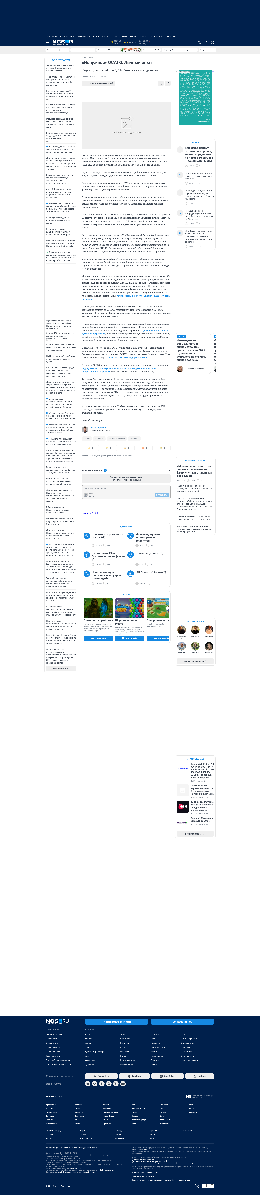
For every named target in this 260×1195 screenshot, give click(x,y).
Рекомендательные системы (143, 1176)
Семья (154, 1064)
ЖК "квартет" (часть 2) (150, 572)
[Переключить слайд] (167, 608)
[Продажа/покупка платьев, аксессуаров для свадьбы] (88, 577)
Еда (87, 1056)
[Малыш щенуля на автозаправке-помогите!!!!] (131, 540)
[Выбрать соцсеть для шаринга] (168, 83)
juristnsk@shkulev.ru (107, 1170)
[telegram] (87, 1083)
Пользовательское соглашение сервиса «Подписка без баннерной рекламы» (161, 1180)
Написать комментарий (101, 83)
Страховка (134, 439)
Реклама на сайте (54, 1034)
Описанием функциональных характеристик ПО (150, 1161)
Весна (88, 1043)
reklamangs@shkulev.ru (140, 1150)
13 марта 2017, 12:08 (90, 76)
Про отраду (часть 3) (149, 553)
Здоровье (89, 1064)
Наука (123, 1056)
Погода (95, 36)
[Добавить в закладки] (161, 83)
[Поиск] (199, 42)
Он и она (155, 1034)
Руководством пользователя (143, 1159)
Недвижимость (53, 36)
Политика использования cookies (145, 1172)
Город (88, 1047)
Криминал (125, 1038)
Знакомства (84, 36)
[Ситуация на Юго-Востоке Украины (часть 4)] (88, 558)
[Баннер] (131, 50)
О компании (52, 1043)
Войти (91, 496)
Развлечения (157, 1056)
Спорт (184, 1034)
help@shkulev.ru (64, 1172)
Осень (154, 1038)
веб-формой (91, 1172)
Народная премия (189, 1060)
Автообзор (99, 439)
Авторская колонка (117, 439)
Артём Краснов (98, 427)
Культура (124, 1043)
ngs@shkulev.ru (75, 1168)
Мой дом (124, 1051)
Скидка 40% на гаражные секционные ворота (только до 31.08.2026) (58, 336)
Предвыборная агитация (58, 1060)
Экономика (186, 1051)
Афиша (133, 36)
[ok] (102, 1083)
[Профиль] (212, 42)
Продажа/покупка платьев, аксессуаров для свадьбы (106, 575)
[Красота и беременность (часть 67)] (88, 540)
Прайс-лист (51, 1038)
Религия (155, 1060)
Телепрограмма (120, 36)
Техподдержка (53, 1056)
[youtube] (123, 1083)
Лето (122, 1047)
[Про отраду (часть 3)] (131, 558)
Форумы (106, 36)
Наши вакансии (53, 1051)
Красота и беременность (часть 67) (108, 536)
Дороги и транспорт (94, 1051)
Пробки (130, 42)
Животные (90, 1060)
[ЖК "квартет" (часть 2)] (131, 577)
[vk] (95, 1083)
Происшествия (158, 1047)
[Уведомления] (206, 42)
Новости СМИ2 (90, 513)
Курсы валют (157, 36)
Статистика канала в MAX (58, 1064)
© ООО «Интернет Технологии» (58, 1186)
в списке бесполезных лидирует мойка (125, 357)
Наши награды (53, 1047)
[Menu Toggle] (47, 42)
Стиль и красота (189, 1038)
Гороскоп (143, 36)
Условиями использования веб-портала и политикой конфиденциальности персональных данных (170, 1163)
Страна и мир (187, 1043)
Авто (87, 1034)
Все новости (61, 60)
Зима (122, 1034)
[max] (109, 1083)
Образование (126, 1064)
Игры (168, 36)
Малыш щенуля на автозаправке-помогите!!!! (147, 537)
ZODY (175, 36)
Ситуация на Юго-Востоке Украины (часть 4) (108, 556)
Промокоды (69, 36)
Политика (155, 1043)
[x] (116, 1083)
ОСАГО (87, 439)
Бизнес (88, 1038)
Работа (154, 1051)
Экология (185, 1047)
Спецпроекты (187, 1056)
